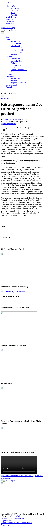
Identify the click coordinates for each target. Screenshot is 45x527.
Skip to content (6, 2)
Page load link (6, 520)
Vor (8, 98)
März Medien (16, 516)
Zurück (3, 98)
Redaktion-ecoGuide (12, 119)
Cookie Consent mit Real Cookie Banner (16, 523)
